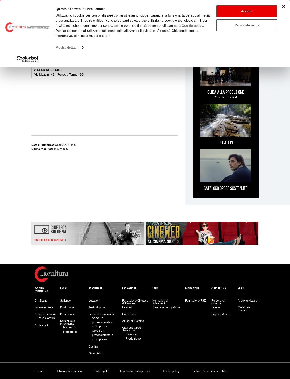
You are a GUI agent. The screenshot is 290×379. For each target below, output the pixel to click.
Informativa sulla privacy (135, 371)
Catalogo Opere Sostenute (131, 329)
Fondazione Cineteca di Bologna (135, 302)
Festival (127, 307)
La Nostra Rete (44, 307)
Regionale (70, 331)
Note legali (100, 371)
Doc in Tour (129, 314)
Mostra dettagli (67, 47)
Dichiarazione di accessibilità (210, 371)
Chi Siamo (41, 300)
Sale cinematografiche (166, 307)
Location (94, 300)
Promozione (67, 314)
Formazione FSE (195, 300)
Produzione (67, 307)
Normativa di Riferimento (68, 322)
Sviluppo (65, 300)
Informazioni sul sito (69, 371)
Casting (93, 346)
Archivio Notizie (247, 300)
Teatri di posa (97, 307)
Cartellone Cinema (244, 309)
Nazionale (70, 327)
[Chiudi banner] (283, 6)
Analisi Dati (42, 325)
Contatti (39, 371)
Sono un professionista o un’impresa (102, 322)
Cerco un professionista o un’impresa (102, 335)
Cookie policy (171, 371)
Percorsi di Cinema (218, 302)
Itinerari (216, 307)
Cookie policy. (193, 25)
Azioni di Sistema (133, 321)
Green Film (95, 353)
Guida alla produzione (102, 314)
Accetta (246, 11)
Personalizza (244, 25)
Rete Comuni (46, 318)
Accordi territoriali (45, 314)
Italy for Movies (221, 314)
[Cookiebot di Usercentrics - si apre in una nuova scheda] (27, 59)
